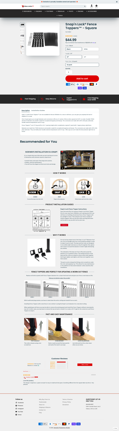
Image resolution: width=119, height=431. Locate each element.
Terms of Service (67, 399)
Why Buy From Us (44, 399)
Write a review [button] (85, 364)
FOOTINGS (49, 11)
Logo (27, 6)
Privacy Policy (66, 402)
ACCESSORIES (92, 11)
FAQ (40, 412)
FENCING (80, 11)
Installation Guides (38, 110)
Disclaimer (65, 404)
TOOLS (60, 15)
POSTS (71, 11)
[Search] (84, 6)
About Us (41, 404)
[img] (26, 375)
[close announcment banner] (117, 2)
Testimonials (42, 402)
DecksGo (56, 427)
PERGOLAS (61, 11)
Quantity (67, 68)
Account (91, 6)
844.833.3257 (89, 404)
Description (26, 110)
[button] (69, 36)
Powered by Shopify (64, 427)
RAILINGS (39, 11)
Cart (96, 6)
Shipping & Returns (44, 407)
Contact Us (42, 410)
